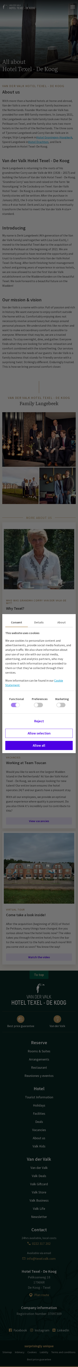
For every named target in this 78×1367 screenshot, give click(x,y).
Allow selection (39, 733)
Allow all (39, 745)
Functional (16, 699)
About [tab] (61, 622)
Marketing (62, 699)
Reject (39, 721)
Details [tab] (39, 622)
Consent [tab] (16, 622)
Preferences (40, 699)
